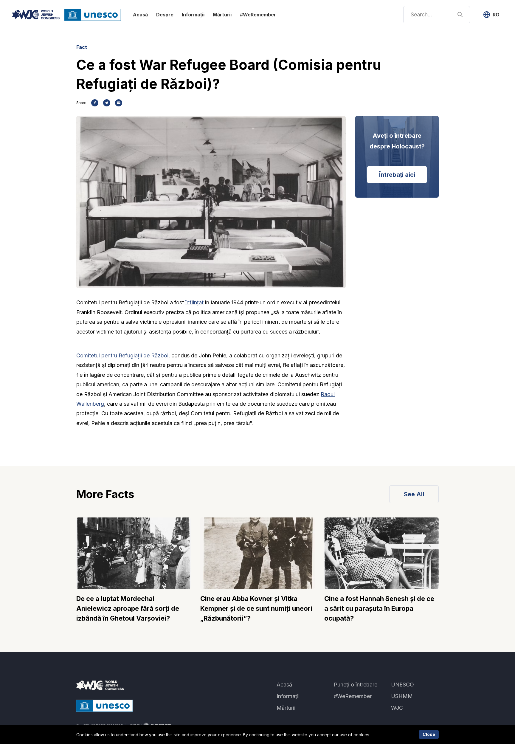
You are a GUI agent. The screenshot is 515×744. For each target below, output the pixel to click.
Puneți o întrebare (355, 684)
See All (414, 494)
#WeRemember (258, 15)
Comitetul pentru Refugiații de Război (122, 355)
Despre (164, 15)
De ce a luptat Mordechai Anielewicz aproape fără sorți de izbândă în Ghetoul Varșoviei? (127, 608)
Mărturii (222, 15)
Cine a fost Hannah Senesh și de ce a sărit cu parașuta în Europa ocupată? (379, 608)
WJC (397, 708)
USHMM (402, 696)
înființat (194, 302)
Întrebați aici (397, 174)
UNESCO (402, 684)
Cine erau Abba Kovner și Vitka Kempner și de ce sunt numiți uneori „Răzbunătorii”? (256, 608)
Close (429, 734)
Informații (193, 15)
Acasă (140, 15)
